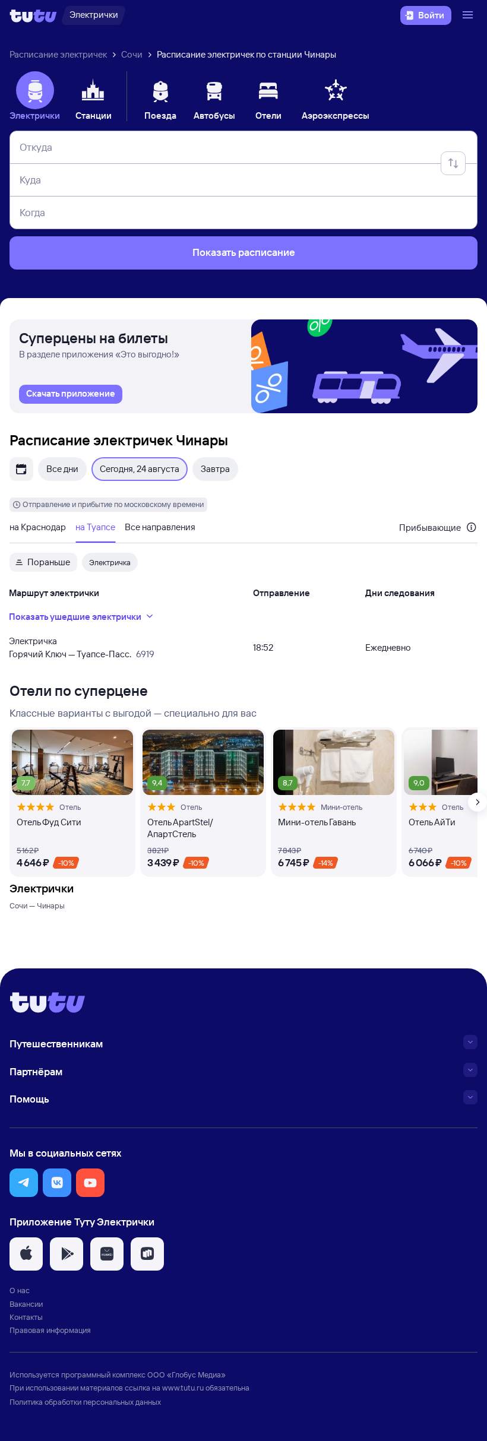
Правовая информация (50, 1330)
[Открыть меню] (469, 15)
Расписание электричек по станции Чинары (246, 54)
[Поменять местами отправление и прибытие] (453, 163)
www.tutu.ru (183, 1387)
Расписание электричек (58, 54)
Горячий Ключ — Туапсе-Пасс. (70, 654)
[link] (70, 394)
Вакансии (26, 1304)
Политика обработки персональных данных (85, 1402)
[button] (24, 1182)
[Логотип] (33, 15)
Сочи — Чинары (37, 905)
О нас (20, 1290)
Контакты (26, 1317)
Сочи (132, 54)
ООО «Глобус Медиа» (186, 1374)
